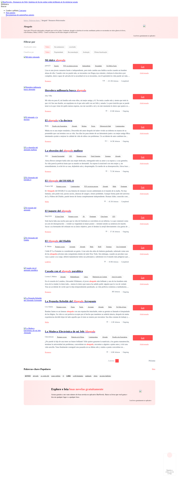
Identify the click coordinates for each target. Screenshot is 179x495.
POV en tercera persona (91, 186)
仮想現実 (28, 376)
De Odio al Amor (121, 307)
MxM (99, 247)
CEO (70, 156)
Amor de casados (117, 277)
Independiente (86, 66)
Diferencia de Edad (105, 126)
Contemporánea (119, 126)
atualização (88, 376)
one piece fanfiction (105, 376)
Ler (142, 66)
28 (146, 361)
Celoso (86, 277)
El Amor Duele (59, 216)
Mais (153, 369)
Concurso (22, 10)
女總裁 (68, 376)
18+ (84, 216)
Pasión (81, 307)
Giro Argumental (121, 247)
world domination (78, 376)
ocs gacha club (45, 376)
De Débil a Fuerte (111, 66)
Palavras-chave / (35, 20)
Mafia (114, 186)
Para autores (10, 13)
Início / (26, 20)
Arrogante (72, 247)
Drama (73, 307)
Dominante (124, 186)
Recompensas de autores (15, 15)
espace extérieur (55, 376)
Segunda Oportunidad (58, 156)
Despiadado (98, 66)
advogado (35, 376)
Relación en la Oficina (77, 337)
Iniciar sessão (73, 2)
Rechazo (84, 126)
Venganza (108, 156)
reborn (95, 376)
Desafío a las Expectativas (59, 126)
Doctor (93, 126)
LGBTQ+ (48, 262)
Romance (48, 81)
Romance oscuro (81, 156)
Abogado (74, 126)
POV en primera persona (70, 66)
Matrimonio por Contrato (100, 277)
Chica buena (104, 216)
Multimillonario (74, 277)
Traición (56, 66)
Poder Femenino (95, 156)
